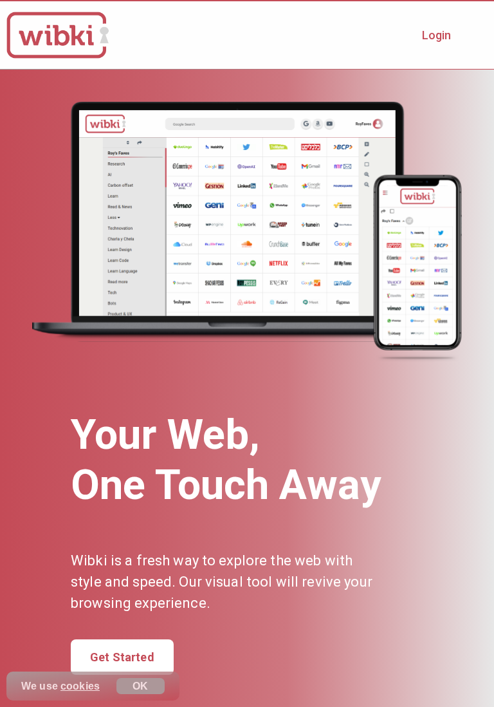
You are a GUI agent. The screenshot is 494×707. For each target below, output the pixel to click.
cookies (80, 686)
